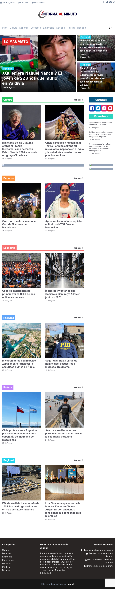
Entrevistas (48, 27)
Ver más (77, 99)
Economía (36, 27)
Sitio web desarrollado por (57, 584)
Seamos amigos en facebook (98, 549)
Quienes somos (38, 2)
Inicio (5, 27)
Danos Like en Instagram (100, 565)
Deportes (23, 27)
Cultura (13, 27)
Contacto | (25, 2)
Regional (81, 27)
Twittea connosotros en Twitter (100, 554)
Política (71, 27)
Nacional (60, 27)
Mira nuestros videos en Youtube (100, 561)
